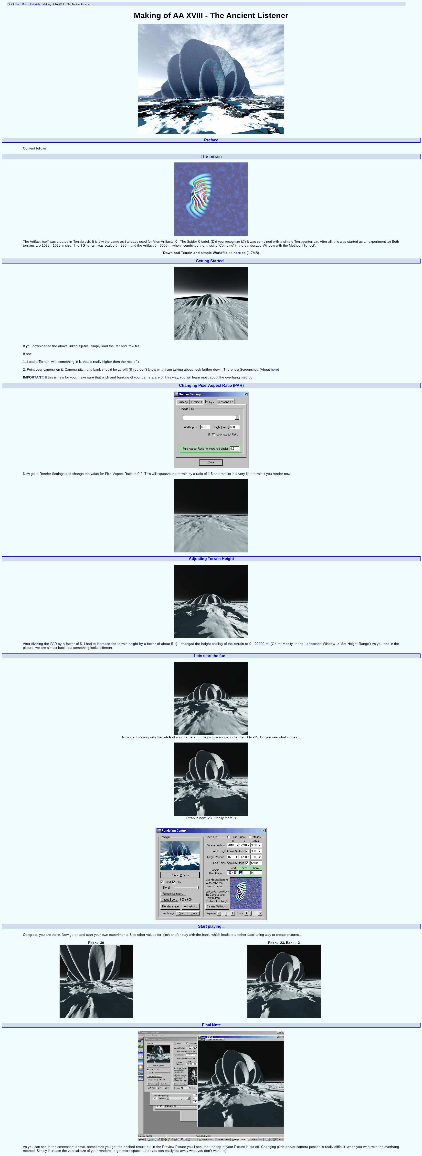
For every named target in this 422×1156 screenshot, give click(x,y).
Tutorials (35, 4)
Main (24, 4)
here (237, 253)
